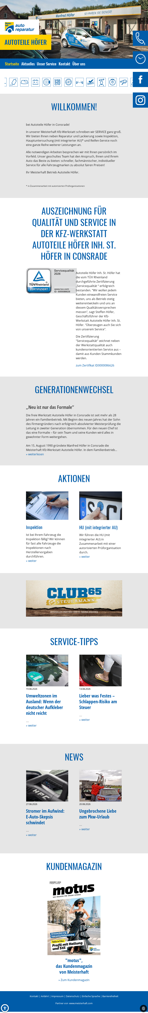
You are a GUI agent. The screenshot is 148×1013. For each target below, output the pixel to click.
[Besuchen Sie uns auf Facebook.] (140, 79)
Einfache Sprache (91, 996)
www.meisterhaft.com (81, 1003)
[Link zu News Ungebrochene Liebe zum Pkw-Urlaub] (100, 786)
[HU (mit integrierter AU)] (100, 505)
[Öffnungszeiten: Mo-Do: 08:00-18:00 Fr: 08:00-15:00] (140, 58)
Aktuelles (28, 63)
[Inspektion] (47, 505)
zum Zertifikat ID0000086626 (95, 365)
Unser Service (46, 63)
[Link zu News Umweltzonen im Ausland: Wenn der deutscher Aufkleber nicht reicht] (47, 670)
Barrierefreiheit (110, 996)
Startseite (12, 63)
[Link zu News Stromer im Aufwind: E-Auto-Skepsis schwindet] (47, 786)
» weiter (31, 561)
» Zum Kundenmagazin (74, 980)
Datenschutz (72, 996)
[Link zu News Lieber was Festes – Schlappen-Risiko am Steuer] (100, 670)
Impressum (57, 996)
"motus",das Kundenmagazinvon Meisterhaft (74, 966)
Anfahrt (45, 996)
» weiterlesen (35, 454)
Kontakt (64, 63)
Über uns (78, 63)
